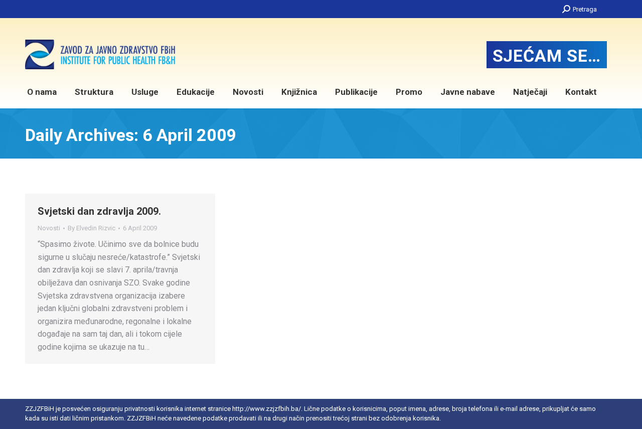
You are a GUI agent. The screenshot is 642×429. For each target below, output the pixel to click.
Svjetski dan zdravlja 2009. (99, 211)
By (91, 228)
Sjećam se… (547, 56)
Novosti (49, 228)
